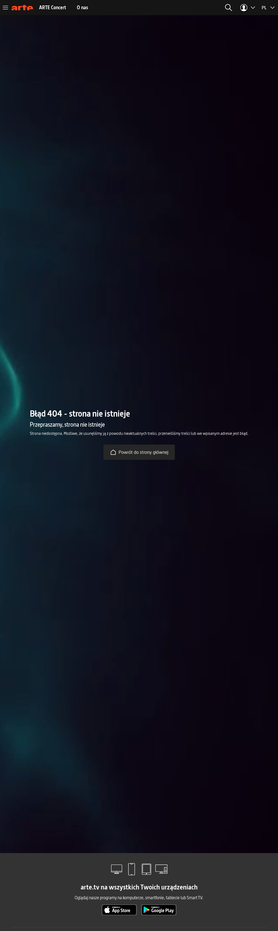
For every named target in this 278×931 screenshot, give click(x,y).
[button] (228, 7)
